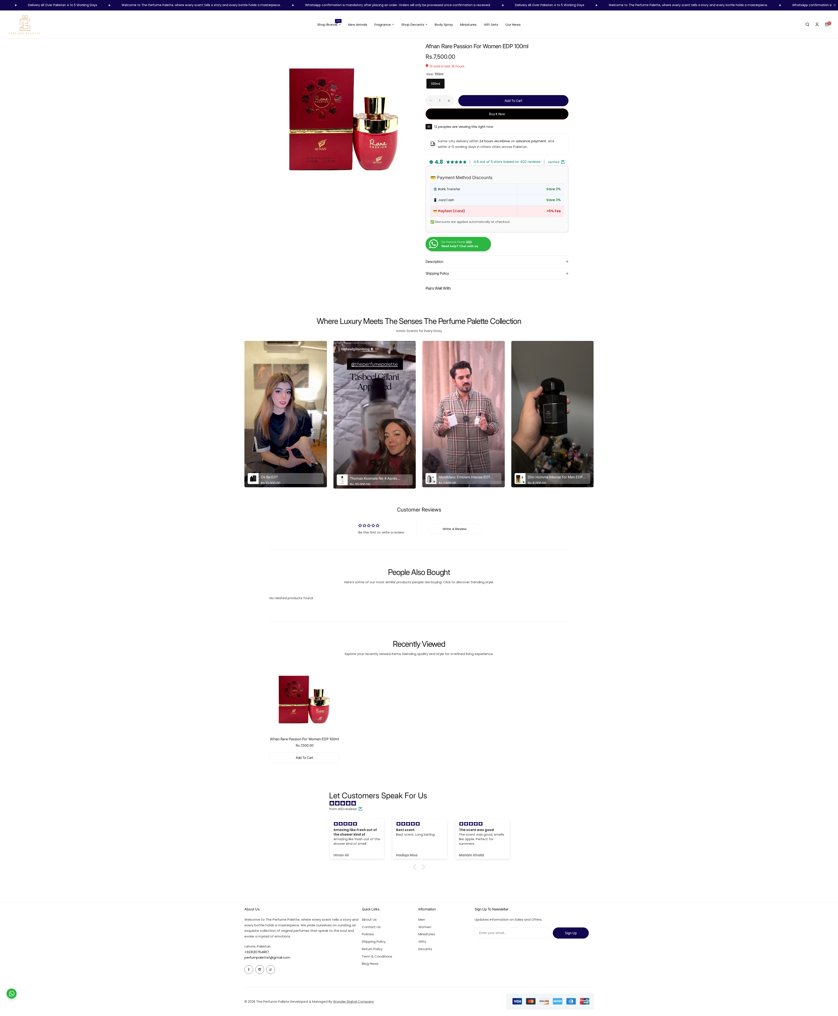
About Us (369, 919)
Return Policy (372, 949)
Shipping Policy (374, 941)
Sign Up (571, 933)
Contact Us (371, 927)
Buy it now (497, 114)
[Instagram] (259, 969)
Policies (368, 934)
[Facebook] (248, 969)
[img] (421, 803)
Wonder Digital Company (353, 1001)
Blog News (370, 963)
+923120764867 (256, 952)
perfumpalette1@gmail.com (267, 957)
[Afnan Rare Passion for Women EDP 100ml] (304, 699)
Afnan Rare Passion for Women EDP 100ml (304, 739)
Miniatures (426, 934)
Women (424, 927)
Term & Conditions (377, 956)
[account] (817, 24)
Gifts (422, 941)
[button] (416, 867)
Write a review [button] (455, 529)
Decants (425, 949)
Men (421, 919)
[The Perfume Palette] (24, 24)
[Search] (807, 24)
